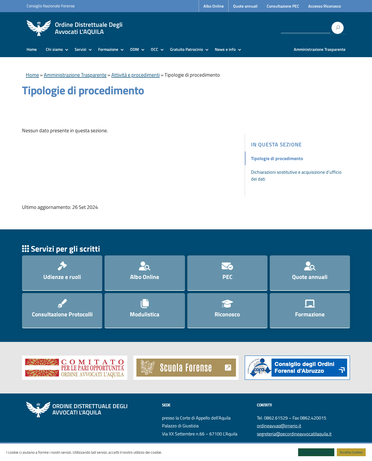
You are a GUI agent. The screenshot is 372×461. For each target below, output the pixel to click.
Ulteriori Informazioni (316, 452)
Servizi (80, 49)
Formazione (108, 49)
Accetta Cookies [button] (351, 452)
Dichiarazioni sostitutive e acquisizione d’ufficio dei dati (296, 175)
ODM (134, 49)
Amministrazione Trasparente (319, 49)
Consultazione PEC (283, 6)
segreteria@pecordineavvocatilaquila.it (294, 433)
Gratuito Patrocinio (186, 49)
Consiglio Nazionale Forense (51, 6)
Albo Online (213, 6)
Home (32, 49)
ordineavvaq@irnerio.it (279, 425)
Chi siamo (54, 49)
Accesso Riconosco (324, 6)
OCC (154, 49)
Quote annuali (245, 6)
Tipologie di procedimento (277, 158)
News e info (225, 49)
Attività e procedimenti (135, 75)
